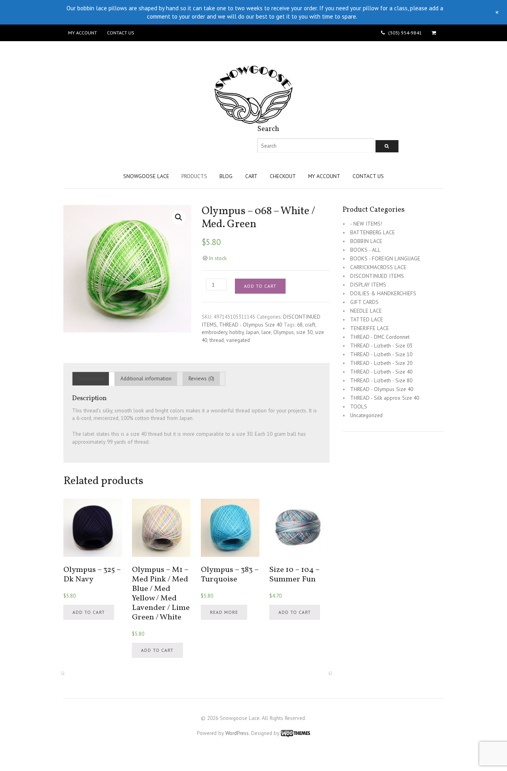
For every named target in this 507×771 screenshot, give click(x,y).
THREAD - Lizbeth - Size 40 (381, 371)
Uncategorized (366, 415)
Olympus (283, 332)
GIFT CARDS (364, 302)
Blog (226, 176)
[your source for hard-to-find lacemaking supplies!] (253, 120)
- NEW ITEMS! (366, 223)
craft (310, 324)
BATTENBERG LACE (372, 232)
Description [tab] (91, 378)
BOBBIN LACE (366, 241)
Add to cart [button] (88, 612)
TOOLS (358, 406)
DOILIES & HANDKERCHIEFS (383, 293)
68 (300, 324)
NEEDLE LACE (366, 310)
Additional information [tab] (146, 378)
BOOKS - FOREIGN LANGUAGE (385, 258)
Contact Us (120, 33)
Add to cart (260, 286)
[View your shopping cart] (435, 33)
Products (194, 176)
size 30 (304, 332)
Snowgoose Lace (146, 176)
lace (266, 332)
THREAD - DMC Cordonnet (380, 336)
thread (217, 340)
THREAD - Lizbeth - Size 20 (381, 363)
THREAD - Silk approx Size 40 (384, 397)
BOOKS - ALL (365, 249)
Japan (252, 332)
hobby (236, 332)
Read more (224, 612)
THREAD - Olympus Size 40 (250, 324)
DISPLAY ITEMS (368, 284)
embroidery (214, 332)
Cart (251, 176)
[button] (179, 217)
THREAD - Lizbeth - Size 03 (381, 345)
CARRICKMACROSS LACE (378, 267)
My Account (82, 33)
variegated (238, 340)
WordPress (237, 733)
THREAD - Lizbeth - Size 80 (381, 380)
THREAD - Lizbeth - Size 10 (381, 354)
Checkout (283, 176)
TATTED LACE (366, 319)
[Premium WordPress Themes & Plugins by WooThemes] (295, 733)
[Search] (386, 146)
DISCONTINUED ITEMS (377, 275)
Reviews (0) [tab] (201, 378)
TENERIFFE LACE (369, 328)
